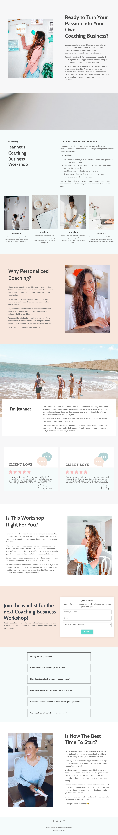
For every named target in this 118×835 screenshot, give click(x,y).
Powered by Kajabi (59, 830)
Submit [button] (87, 632)
